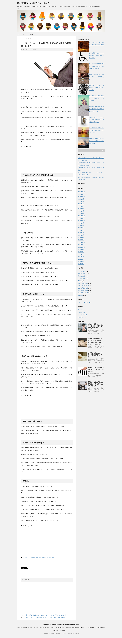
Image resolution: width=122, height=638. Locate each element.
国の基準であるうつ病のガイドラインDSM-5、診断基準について (96, 369)
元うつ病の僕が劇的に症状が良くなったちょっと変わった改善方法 (46, 615)
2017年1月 (81, 240)
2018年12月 (81, 191)
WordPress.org (82, 317)
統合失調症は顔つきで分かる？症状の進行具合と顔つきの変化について (96, 66)
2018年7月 (81, 199)
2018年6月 (81, 201)
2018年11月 (81, 194)
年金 (43, 557)
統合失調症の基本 (83, 283)
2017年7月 (81, 228)
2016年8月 (81, 252)
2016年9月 (81, 249)
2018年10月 (81, 196)
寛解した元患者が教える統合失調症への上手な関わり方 (96, 77)
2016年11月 (81, 244)
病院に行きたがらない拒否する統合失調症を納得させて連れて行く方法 (96, 119)
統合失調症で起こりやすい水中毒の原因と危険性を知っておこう (96, 130)
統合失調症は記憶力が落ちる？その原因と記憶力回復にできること (96, 98)
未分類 (80, 281)
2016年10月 (81, 247)
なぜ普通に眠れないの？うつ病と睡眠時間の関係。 (96, 355)
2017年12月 (81, 216)
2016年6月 (81, 256)
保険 (40, 557)
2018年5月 (81, 204)
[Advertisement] (34, 159)
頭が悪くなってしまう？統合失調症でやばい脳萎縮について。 (96, 87)
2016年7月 (81, 254)
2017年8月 (81, 225)
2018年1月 (81, 213)
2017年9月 (81, 223)
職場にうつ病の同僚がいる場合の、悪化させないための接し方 (96, 384)
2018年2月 (81, 211)
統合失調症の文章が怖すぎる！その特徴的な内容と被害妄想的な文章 (96, 109)
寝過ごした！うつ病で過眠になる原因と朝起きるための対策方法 (45, 617)
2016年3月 (81, 264)
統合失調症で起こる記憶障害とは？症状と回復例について (96, 45)
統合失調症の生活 (83, 290)
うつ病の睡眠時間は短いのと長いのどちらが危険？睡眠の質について (96, 340)
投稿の (81, 312)
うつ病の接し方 (82, 273)
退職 (53, 557)
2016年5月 (81, 259)
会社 (37, 557)
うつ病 (33, 557)
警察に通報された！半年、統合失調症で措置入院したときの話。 (96, 55)
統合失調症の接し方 (83, 285)
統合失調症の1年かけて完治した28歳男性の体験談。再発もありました (96, 141)
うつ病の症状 (81, 278)
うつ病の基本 (27, 557)
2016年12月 (81, 242)
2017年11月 (81, 218)
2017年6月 (81, 230)
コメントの (82, 314)
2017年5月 (81, 232)
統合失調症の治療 (83, 288)
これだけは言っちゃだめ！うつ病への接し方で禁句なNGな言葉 (96, 326)
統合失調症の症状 (83, 293)
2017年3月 (81, 235)
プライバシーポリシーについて (26, 34)
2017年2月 (81, 237)
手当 (46, 557)
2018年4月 (81, 206)
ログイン (80, 310)
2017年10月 (81, 220)
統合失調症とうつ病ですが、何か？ (33, 3)
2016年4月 (81, 261)
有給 (49, 557)
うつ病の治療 (81, 276)
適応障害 (80, 295)
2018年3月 (81, 208)
